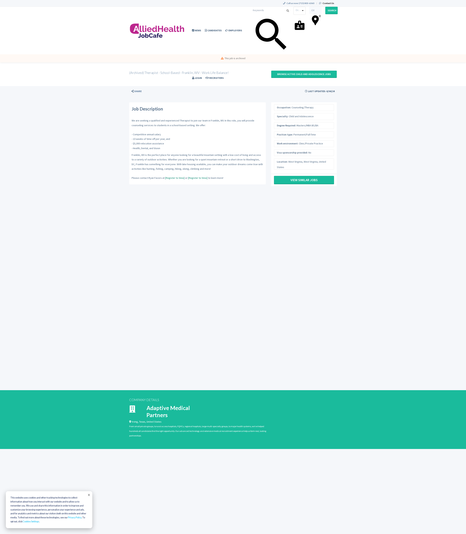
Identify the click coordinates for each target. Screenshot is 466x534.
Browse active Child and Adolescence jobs (304, 74)
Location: (282, 161)
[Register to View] (175, 178)
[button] (136, 91)
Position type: (285, 134)
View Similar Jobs (304, 180)
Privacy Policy (74, 517)
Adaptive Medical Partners (168, 411)
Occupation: (284, 107)
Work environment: (287, 143)
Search (332, 10)
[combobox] (299, 11)
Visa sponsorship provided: (292, 152)
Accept (88, 495)
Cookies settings (31, 521)
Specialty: (282, 116)
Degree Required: (286, 125)
